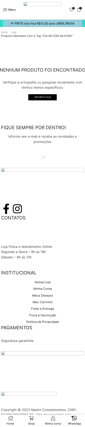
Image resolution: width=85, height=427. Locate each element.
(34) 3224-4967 (13, 231)
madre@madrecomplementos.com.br (30, 241)
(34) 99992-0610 (14, 236)
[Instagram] (17, 209)
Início (4, 32)
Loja (13, 32)
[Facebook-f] (6, 209)
